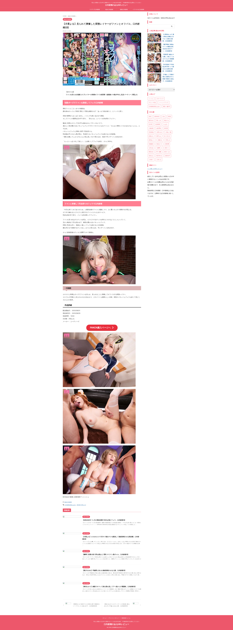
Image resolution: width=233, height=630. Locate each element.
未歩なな (151, 155)
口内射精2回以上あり (70, 505)
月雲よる (167, 140)
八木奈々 (151, 159)
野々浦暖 (158, 151)
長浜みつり (159, 144)
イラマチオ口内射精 (138, 9)
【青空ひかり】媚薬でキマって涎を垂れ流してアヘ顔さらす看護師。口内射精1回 (109, 586)
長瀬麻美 (151, 144)
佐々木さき (167, 136)
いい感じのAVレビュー (154, 169)
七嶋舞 (158, 148)
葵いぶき (158, 120)
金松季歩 (158, 128)
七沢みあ (151, 148)
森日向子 (167, 155)
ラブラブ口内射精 (95, 9)
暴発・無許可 (166, 106)
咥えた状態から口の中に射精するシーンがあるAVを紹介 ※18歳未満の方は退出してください (116, 621)
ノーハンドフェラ (163, 102)
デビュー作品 (152, 102)
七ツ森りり (166, 148)
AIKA (150, 116)
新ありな (166, 120)
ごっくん (151, 98)
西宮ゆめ (151, 151)
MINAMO (156, 116)
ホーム (104, 618)
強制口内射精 (124, 9)
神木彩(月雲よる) (81, 505)
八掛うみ (158, 159)
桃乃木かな (159, 155)
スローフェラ (160, 98)
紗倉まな (151, 136)
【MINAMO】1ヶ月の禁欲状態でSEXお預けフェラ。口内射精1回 (103, 520)
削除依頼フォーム (126, 618)
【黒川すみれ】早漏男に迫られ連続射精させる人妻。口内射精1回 (103, 570)
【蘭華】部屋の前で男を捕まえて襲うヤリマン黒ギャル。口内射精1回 (105, 554)
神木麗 (166, 128)
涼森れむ (160, 140)
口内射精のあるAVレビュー (116, 5)
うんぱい (165, 124)
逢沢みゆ (151, 120)
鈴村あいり (152, 140)
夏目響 (167, 144)
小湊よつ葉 (168, 132)
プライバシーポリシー (113, 618)
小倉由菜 (151, 128)
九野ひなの (159, 132)
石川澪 (150, 124)
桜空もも (158, 136)
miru (163, 116)
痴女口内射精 (109, 9)
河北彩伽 (151, 132)
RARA (169, 116)
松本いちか (167, 151)
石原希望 (157, 124)
